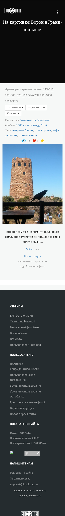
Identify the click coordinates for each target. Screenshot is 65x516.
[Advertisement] (32, 58)
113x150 (48, 89)
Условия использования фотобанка (26, 394)
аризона (11, 135)
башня (29, 130)
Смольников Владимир (35, 120)
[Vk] (33, 505)
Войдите (30, 249)
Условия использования (26, 385)
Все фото (16, 339)
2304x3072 (11, 101)
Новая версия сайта (23, 414)
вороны (46, 130)
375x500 (22, 95)
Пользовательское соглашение (22, 377)
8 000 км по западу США (31, 125)
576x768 (33, 95)
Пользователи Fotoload (25, 345)
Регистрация (32, 256)
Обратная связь (20, 478)
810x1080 (46, 95)
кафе (56, 130)
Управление (14, 107)
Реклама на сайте (21, 472)
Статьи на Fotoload (22, 321)
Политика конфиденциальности (24, 366)
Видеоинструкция (22, 408)
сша (37, 130)
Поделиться (35, 107)
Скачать (12, 113)
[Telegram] (30, 505)
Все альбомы (18, 333)
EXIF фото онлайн (21, 315)
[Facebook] (27, 505)
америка (18, 130)
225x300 (10, 95)
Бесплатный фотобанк (24, 327)
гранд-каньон (28, 135)
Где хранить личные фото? (27, 402)
